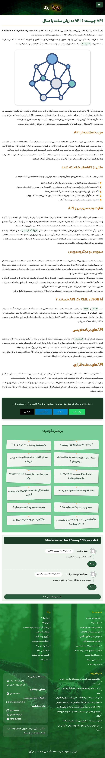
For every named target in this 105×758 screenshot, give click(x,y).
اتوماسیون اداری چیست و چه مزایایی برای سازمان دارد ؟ (76, 459)
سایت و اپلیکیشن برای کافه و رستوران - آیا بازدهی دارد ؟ (78, 728)
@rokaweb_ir (16, 715)
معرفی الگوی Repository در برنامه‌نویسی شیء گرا (29, 459)
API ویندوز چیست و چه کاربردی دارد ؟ (28, 445)
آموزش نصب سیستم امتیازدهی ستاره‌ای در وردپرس (78, 702)
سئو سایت (95, 622)
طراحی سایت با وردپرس (90, 627)
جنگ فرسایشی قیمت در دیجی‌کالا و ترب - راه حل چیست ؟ (79, 681)
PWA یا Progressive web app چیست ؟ (76, 491)
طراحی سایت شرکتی (91, 641)
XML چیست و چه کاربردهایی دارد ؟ (76, 507)
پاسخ (92, 563)
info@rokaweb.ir (17, 702)
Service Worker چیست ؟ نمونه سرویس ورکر (28, 475)
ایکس (27, 412)
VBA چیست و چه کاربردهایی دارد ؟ (29, 520)
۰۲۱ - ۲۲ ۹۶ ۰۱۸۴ (17, 681)
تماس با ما (44, 660)
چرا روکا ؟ (45, 618)
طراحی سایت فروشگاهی (90, 636)
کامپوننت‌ (86, 44)
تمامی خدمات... (93, 664)
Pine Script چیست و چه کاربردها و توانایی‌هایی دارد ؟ (76, 476)
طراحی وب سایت (93, 618)
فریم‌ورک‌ (79, 339)
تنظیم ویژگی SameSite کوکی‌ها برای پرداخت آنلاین (28, 492)
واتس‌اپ (77, 412)
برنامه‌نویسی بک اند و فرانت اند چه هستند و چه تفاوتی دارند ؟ (76, 521)
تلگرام (60, 412)
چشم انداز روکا (42, 646)
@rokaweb (15, 694)
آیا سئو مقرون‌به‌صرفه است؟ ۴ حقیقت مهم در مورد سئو (78, 690)
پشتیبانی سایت (93, 660)
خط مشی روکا (43, 650)
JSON (95, 309)
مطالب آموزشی (42, 632)
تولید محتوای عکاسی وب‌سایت (87, 650)
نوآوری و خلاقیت (42, 636)
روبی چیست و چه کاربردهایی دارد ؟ (29, 507)
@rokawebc (15, 719)
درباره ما (45, 622)
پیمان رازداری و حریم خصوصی (36, 627)
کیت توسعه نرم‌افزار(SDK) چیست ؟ (76, 445)
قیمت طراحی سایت (40, 655)
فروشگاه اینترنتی (29, 230)
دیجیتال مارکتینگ (92, 655)
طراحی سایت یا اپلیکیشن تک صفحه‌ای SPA (81, 721)
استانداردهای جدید (40, 641)
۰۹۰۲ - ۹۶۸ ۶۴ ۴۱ (17, 685)
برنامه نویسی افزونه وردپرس (88, 646)
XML (86, 309)
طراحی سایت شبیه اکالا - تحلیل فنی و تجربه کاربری (78, 697)
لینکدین (43, 412)
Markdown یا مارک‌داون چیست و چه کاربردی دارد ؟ (78, 707)
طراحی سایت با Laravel (90, 632)
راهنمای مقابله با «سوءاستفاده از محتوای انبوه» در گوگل (78, 714)
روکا (46, 8)
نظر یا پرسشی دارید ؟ (52, 597)
